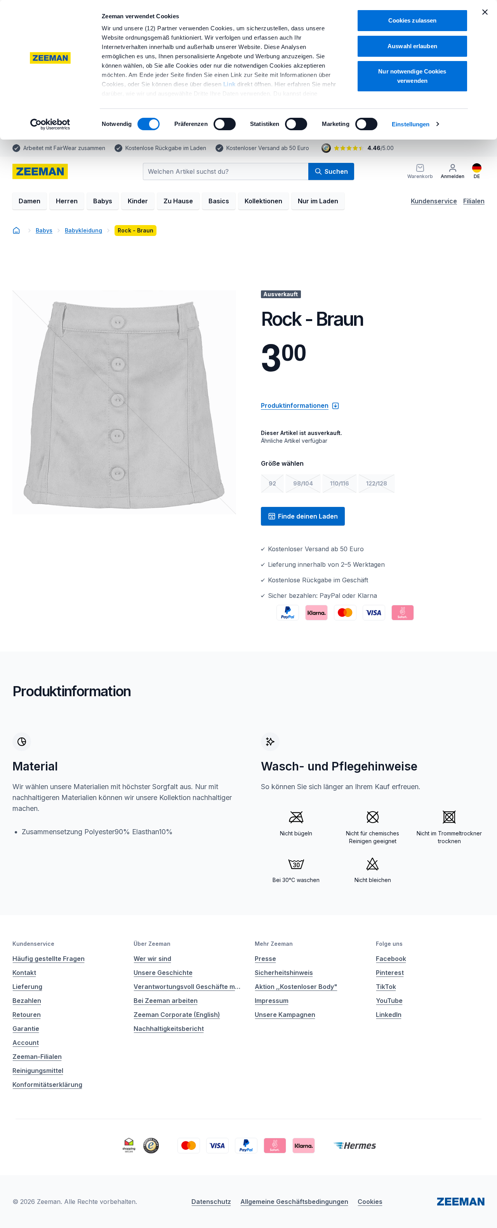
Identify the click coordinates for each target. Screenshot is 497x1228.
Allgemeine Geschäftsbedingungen (294, 1201)
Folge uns (389, 943)
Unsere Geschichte (163, 972)
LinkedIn (388, 1014)
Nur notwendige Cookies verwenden (412, 76)
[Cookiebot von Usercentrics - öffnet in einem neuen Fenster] (50, 124)
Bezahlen (26, 1000)
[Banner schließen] (485, 12)
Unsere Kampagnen (285, 1014)
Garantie (25, 1028)
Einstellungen (410, 124)
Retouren (26, 1014)
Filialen (474, 201)
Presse (265, 958)
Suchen (336, 171)
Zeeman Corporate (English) (177, 1014)
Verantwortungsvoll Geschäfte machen (188, 986)
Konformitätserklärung (47, 1084)
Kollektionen (263, 201)
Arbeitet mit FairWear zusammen (64, 148)
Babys (102, 201)
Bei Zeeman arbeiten (166, 1000)
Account (25, 1042)
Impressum (271, 1000)
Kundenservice (434, 201)
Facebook (391, 958)
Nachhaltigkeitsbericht (169, 1028)
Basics (219, 201)
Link (230, 84)
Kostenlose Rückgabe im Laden (165, 148)
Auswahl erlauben (412, 46)
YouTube (389, 1000)
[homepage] (40, 171)
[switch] (225, 124)
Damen (29, 201)
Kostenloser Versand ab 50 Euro (267, 148)
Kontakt (24, 972)
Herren (67, 201)
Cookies (370, 1201)
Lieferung (27, 986)
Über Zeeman (152, 943)
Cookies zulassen (412, 20)
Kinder (138, 201)
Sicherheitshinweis (284, 972)
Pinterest (390, 972)
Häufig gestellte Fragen (48, 958)
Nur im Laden (318, 201)
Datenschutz (211, 1201)
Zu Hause (178, 201)
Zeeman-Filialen (37, 1056)
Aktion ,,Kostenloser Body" (296, 986)
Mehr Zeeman (274, 943)
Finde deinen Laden (308, 516)
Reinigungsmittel (37, 1070)
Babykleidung (83, 230)
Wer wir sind (152, 958)
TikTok (386, 986)
